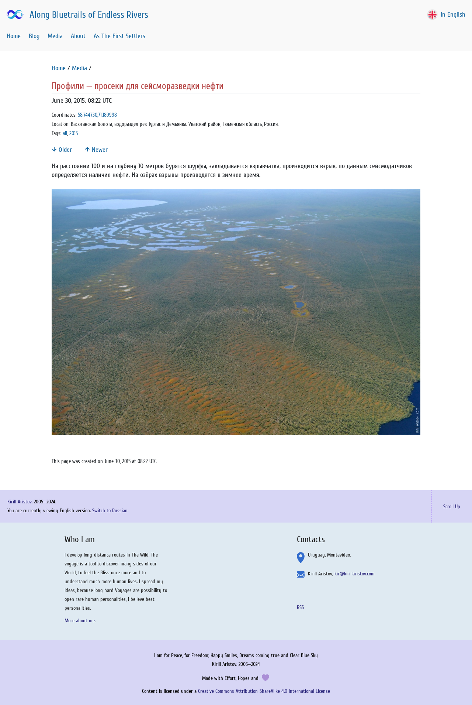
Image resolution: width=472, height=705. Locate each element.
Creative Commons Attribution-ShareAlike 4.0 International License (264, 691)
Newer (99, 150)
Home (14, 36)
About (78, 36)
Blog (34, 36)
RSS (300, 607)
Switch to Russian (110, 510)
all (65, 133)
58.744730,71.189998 (97, 115)
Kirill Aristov (19, 502)
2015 (73, 133)
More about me (80, 620)
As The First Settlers (119, 36)
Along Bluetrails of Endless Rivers (89, 15)
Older (64, 150)
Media (55, 36)
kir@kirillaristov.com (354, 574)
